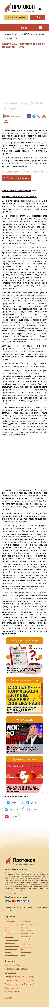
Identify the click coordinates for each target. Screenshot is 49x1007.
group (33, 802)
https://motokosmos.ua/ (13, 934)
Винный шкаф (25, 921)
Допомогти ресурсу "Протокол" (19, 984)
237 (36, 501)
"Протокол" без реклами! (16, 968)
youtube (13, 816)
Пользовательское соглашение (19, 980)
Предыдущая (12, 171)
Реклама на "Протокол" (15, 965)
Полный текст (10, 893)
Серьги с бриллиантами (10, 921)
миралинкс (8, 928)
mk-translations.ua (11, 949)
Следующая (37, 171)
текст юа (8, 952)
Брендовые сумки (26, 944)
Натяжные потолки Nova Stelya (29, 948)
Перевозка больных (27, 933)
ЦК (28, 216)
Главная (8, 34)
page (13, 802)
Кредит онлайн (12, 988)
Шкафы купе (25, 941)
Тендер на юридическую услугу (19, 976)
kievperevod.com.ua (11, 955)
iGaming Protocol (12, 991)
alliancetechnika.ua (11, 925)
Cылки (23, 955)
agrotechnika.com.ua (11, 940)
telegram (14, 809)
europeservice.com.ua (12, 946)
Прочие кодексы (10, 108)
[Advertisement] (24, 76)
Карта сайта (10, 972)
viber (33, 809)
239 (28, 513)
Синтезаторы (9, 937)
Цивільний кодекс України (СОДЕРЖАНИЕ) (22, 103)
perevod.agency (10, 943)
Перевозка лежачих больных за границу (27, 937)
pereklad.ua (24, 927)
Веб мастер (8, 931)
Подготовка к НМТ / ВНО (29, 924)
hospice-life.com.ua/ (27, 930)
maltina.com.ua (26, 952)
